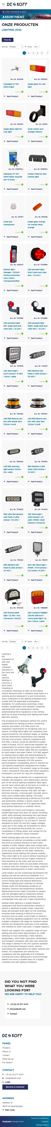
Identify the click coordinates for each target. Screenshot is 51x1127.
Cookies (45, 1121)
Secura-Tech (18, 1121)
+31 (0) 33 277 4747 (19, 1004)
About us (6, 1051)
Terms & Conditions (40, 1118)
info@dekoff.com (18, 1009)
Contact (13, 1014)
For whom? (7, 1062)
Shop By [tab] (7, 40)
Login (7, 1082)
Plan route (10, 1110)
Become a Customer (15, 1087)
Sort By (5, 47)
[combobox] (25, 11)
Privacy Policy (42, 1125)
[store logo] (17, 4)
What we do (8, 1059)
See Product (12, 96)
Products (6, 1048)
